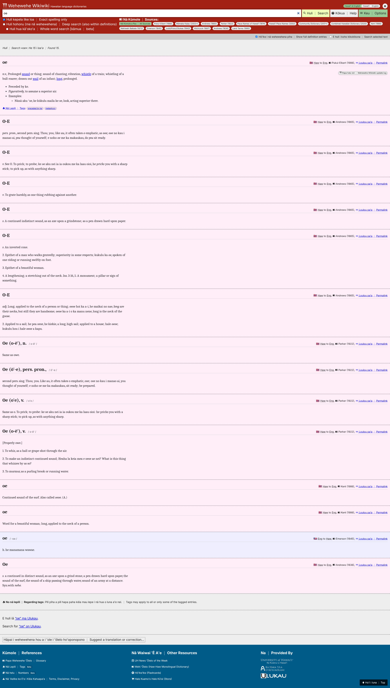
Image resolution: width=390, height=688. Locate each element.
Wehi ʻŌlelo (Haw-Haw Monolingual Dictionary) (161, 666)
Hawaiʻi (366, 6)
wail (35, 78)
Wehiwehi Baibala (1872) (132, 28)
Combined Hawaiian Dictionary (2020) (349, 24)
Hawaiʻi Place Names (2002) (282, 24)
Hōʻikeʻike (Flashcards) (147, 672)
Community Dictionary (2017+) (313, 24)
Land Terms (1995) (241, 28)
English (375, 6)
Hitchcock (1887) (202, 28)
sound (26, 74)
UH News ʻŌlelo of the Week (151, 660)
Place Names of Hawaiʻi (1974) (251, 24)
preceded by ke (35, 108)
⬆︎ (373, 682)
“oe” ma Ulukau (26, 618)
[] (52, 29)
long (59, 78)
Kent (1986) (376, 24)
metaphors (50, 108)
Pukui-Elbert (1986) (163, 24)
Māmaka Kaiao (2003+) (187, 24)
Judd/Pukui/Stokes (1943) (178, 28)
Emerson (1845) (154, 28)
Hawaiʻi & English (352, 6)
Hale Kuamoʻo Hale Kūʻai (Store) (153, 678)
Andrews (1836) (221, 28)
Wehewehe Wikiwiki (28, 5)
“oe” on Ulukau (30, 626)
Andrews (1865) (209, 24)
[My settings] (385, 6)
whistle (86, 74)
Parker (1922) (227, 24)
